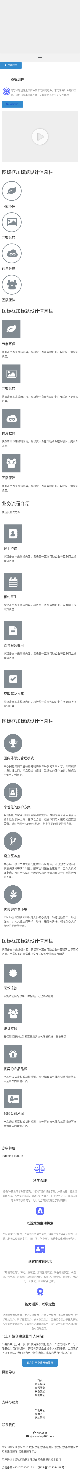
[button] (11, 65)
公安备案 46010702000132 (18, 1467)
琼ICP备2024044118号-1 (52, 1467)
